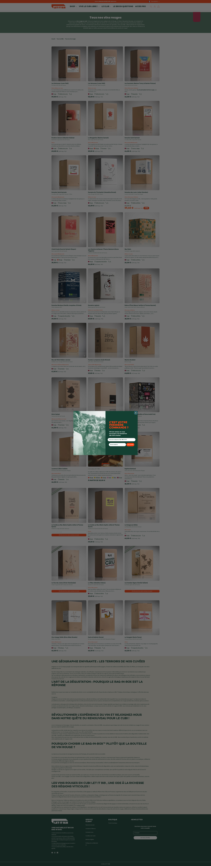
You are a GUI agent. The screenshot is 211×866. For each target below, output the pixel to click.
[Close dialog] (135, 412)
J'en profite (130, 444)
